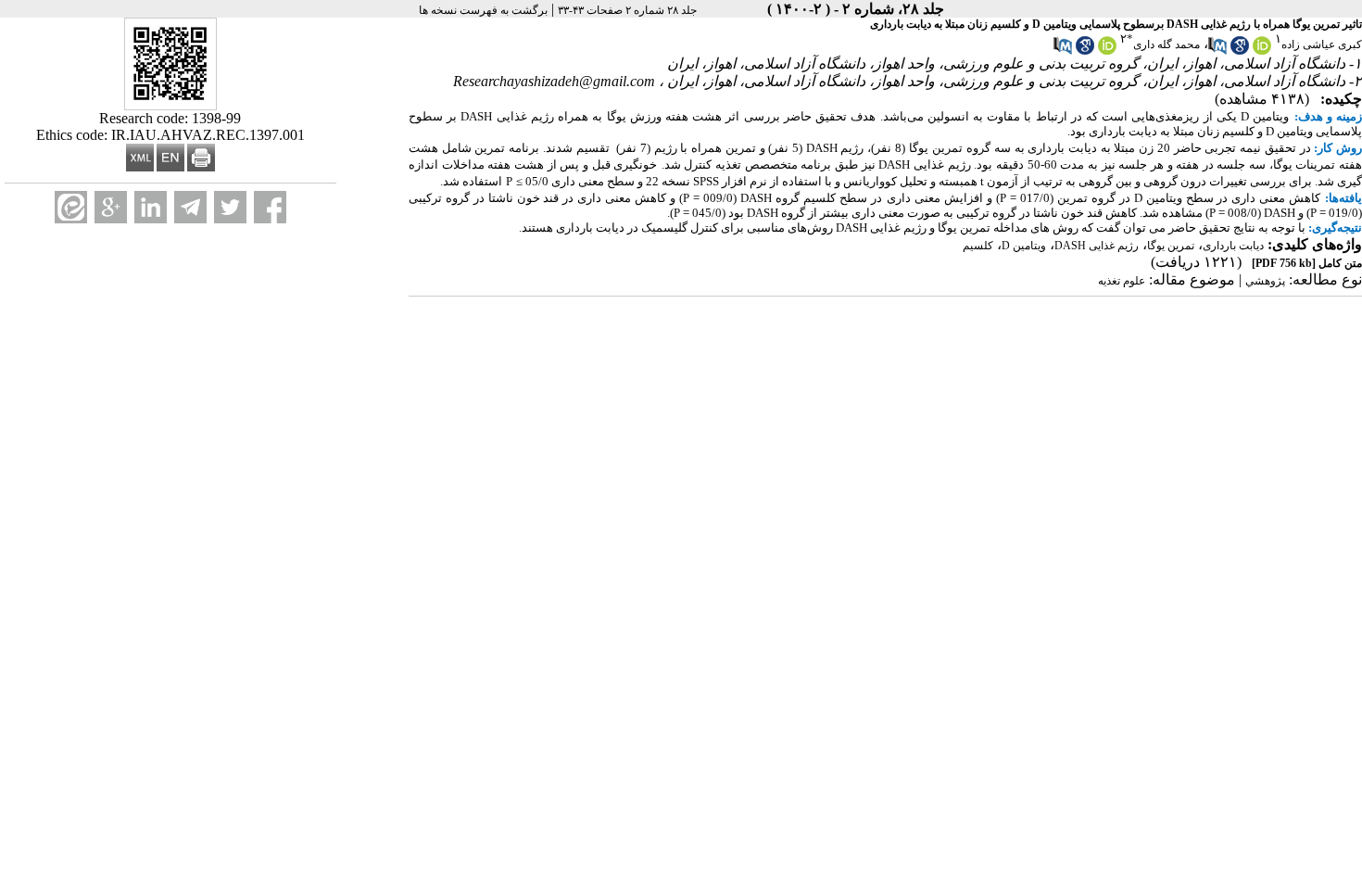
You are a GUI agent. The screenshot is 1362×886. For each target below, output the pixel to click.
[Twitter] (230, 207)
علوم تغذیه (1121, 280)
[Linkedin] (150, 207)
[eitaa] (71, 207)
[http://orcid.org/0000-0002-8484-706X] (1262, 50)
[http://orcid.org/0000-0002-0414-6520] (1107, 50)
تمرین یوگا (1170, 245)
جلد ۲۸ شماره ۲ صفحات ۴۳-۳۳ (627, 10)
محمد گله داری (1166, 44)
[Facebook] (270, 207)
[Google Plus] (111, 207)
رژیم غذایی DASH (1096, 245)
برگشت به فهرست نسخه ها (483, 10)
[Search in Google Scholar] (1239, 50)
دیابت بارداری (1233, 245)
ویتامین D (1024, 245)
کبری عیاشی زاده (1321, 44)
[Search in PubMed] (1217, 50)
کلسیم (978, 245)
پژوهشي (1265, 280)
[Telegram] (190, 207)
